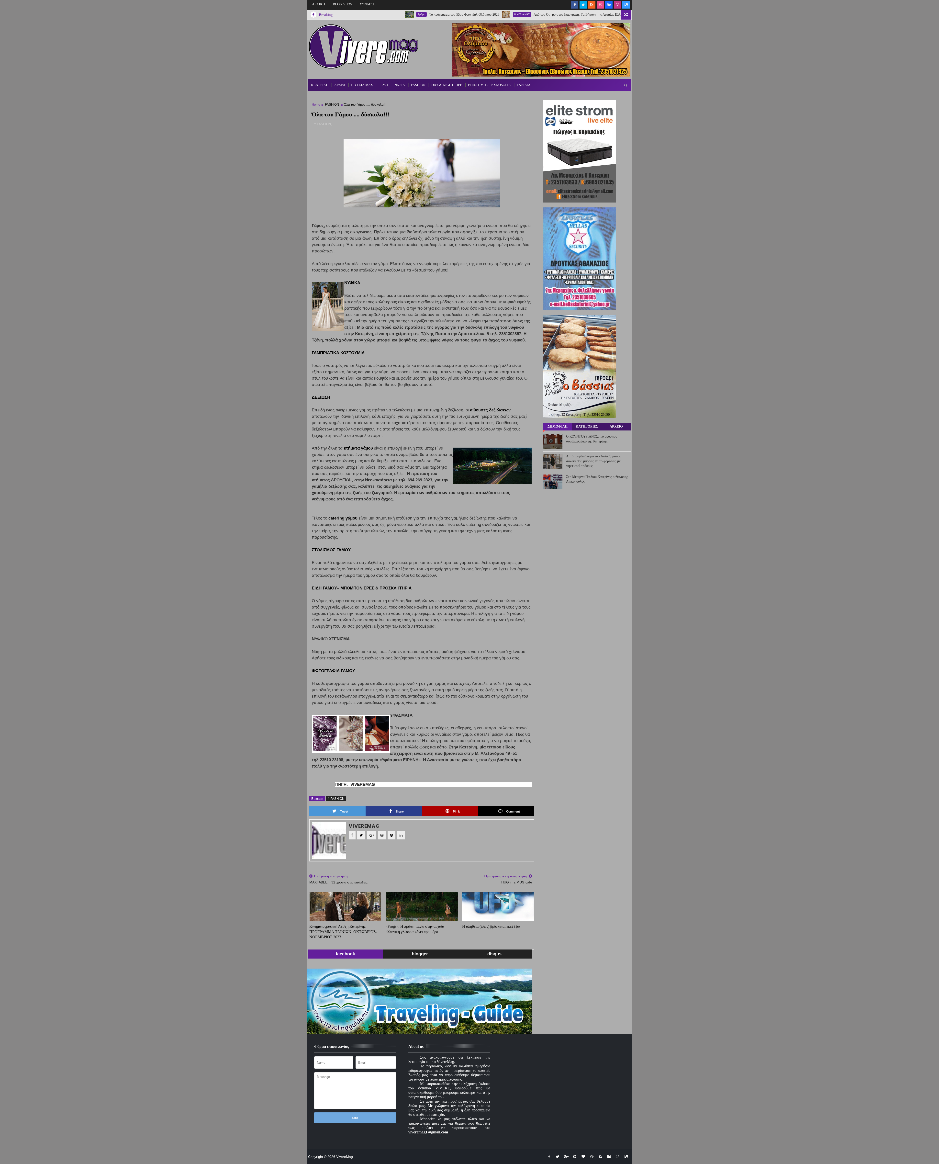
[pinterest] (574, 1156)
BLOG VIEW (342, 4)
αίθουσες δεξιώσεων (490, 410)
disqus (494, 953)
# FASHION (336, 799)
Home (316, 104)
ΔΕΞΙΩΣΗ (321, 397)
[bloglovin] (583, 1156)
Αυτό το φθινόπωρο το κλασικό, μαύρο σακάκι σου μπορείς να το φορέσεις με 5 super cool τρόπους (594, 461)
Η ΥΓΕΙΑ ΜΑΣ (460, 14)
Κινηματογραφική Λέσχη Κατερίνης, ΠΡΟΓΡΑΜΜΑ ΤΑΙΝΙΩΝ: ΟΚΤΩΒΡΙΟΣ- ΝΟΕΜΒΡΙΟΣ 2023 (343, 931)
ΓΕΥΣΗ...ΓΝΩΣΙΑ (392, 85)
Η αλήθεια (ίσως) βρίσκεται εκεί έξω (491, 926)
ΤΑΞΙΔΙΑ (523, 85)
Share (399, 811)
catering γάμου (343, 518)
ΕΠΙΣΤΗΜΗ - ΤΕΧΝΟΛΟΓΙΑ (489, 85)
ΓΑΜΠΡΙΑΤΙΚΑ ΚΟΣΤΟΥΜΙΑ (338, 352)
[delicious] (626, 5)
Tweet (344, 811)
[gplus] (566, 1156)
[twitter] (583, 5)
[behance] (609, 5)
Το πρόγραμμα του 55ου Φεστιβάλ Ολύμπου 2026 (402, 14)
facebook (345, 953)
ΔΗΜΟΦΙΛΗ (558, 426)
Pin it (456, 811)
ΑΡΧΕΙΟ (616, 426)
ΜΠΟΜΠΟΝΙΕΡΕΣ (357, 588)
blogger (420, 953)
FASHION (418, 85)
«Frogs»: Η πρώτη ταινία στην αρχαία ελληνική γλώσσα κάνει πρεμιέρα (415, 929)
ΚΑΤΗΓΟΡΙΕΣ (587, 426)
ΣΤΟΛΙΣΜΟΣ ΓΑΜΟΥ (331, 550)
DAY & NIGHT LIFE (446, 85)
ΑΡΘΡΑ (339, 85)
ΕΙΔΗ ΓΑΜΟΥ (324, 588)
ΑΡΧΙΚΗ (318, 4)
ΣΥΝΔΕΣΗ (368, 4)
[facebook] (574, 5)
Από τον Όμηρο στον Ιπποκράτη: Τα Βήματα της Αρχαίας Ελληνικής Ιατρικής (526, 14)
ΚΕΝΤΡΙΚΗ (319, 85)
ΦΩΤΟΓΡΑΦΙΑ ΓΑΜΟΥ (333, 670)
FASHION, (324, 124)
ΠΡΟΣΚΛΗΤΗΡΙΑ (396, 588)
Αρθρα (359, 14)
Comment (513, 811)
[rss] (591, 5)
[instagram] (617, 5)
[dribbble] (600, 5)
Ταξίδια (599, 14)
